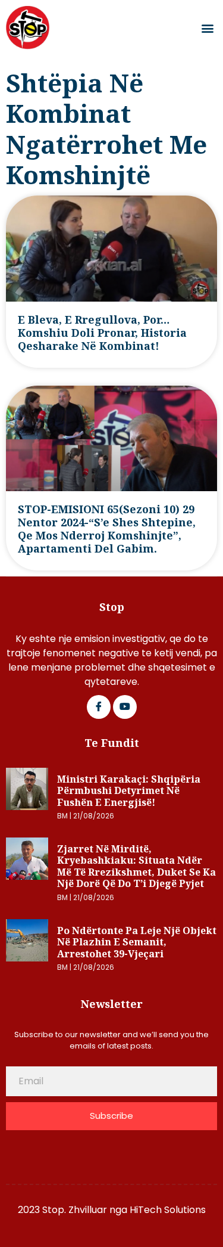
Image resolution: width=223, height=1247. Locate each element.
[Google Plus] (125, 707)
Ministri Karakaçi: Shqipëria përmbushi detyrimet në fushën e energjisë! (128, 791)
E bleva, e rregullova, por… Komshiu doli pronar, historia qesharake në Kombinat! (102, 332)
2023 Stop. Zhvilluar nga (74, 1210)
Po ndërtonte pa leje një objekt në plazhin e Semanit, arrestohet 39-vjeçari (136, 942)
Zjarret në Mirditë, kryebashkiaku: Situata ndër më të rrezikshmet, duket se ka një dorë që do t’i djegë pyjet (136, 866)
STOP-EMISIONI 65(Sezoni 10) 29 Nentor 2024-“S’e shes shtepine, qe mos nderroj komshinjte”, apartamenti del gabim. (107, 529)
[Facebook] (99, 707)
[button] (207, 28)
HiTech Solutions (168, 1210)
